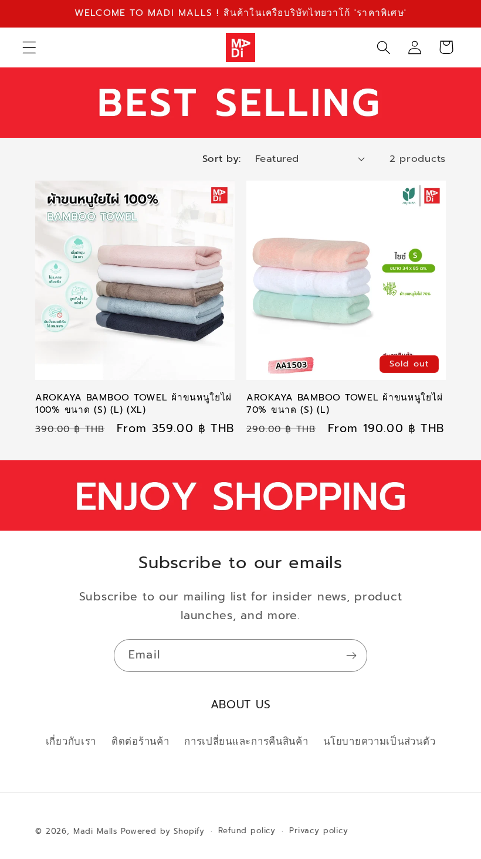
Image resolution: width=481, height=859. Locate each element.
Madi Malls (95, 831)
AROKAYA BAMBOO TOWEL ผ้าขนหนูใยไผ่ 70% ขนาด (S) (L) (344, 404)
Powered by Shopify (163, 831)
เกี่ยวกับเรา (71, 741)
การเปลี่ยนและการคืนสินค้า (246, 741)
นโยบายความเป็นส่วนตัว (379, 741)
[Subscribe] (351, 655)
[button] (29, 47)
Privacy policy (318, 831)
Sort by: (221, 158)
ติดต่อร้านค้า (140, 741)
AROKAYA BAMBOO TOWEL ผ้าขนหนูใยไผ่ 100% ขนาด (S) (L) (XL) (133, 404)
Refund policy (247, 831)
